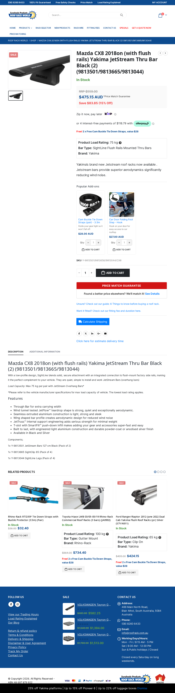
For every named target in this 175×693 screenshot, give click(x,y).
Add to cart (115, 273)
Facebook (79, 333)
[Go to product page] (69, 609)
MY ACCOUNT (159, 2)
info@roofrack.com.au (135, 633)
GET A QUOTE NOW (141, 27)
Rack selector (43, 27)
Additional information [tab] (44, 351)
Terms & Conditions (20, 635)
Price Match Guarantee (117, 96)
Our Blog (13, 622)
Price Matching (18, 34)
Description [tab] (15, 351)
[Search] (121, 15)
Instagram (17, 604)
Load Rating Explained (22, 618)
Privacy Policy (17, 647)
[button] (155, 472)
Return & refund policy (22, 630)
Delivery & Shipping (20, 639)
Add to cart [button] (92, 249)
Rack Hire (78, 27)
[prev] (160, 53)
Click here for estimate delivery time (100, 341)
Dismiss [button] (142, 688)
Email (105, 333)
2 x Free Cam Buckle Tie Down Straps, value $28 (110, 131)
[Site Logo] (22, 15)
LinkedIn (92, 333)
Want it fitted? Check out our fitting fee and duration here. (108, 310)
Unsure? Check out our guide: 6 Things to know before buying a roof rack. (117, 303)
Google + (99, 333)
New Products (62, 27)
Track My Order (18, 651)
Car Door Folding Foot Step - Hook (121, 221)
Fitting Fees (93, 27)
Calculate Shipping (95, 321)
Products (24, 27)
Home (13, 27)
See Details (152, 293)
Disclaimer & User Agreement (27, 643)
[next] (165, 53)
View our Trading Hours (23, 614)
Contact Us (109, 27)
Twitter (85, 333)
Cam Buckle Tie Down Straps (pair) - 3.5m (90, 221)
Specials (124, 27)
